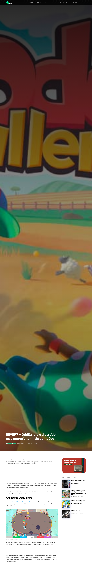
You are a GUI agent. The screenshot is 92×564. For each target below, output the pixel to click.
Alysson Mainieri (33, 443)
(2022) (22, 501)
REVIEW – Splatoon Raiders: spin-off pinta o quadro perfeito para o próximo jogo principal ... (78, 492)
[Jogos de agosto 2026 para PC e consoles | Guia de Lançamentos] (66, 484)
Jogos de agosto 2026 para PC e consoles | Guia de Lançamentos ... (78, 482)
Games (8, 443)
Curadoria (73, 484)
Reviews (13, 443)
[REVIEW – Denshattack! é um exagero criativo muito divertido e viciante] (66, 504)
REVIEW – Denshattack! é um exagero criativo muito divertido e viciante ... (78, 502)
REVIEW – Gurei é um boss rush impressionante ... (77, 511)
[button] (84, 2)
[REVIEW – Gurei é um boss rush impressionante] (66, 514)
